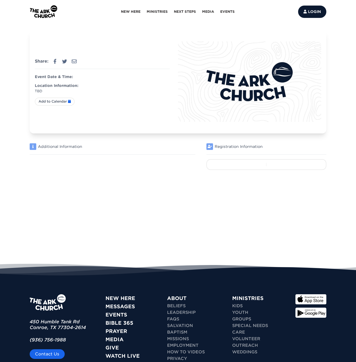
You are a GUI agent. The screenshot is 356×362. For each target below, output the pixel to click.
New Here (120, 298)
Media (114, 339)
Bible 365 (119, 323)
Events (116, 315)
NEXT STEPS (185, 12)
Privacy (177, 358)
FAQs (173, 318)
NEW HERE (131, 12)
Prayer (116, 331)
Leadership (181, 312)
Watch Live (122, 356)
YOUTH (240, 312)
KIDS (237, 305)
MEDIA (208, 12)
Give (112, 348)
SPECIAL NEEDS (250, 325)
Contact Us (47, 353)
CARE (238, 332)
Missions (178, 338)
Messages (120, 306)
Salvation (180, 325)
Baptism (177, 332)
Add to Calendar (53, 101)
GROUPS (241, 318)
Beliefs (176, 305)
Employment (183, 345)
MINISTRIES (157, 12)
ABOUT (176, 298)
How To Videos (186, 351)
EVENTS (227, 12)
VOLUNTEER (246, 338)
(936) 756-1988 (48, 339)
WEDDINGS (244, 351)
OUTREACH (245, 345)
